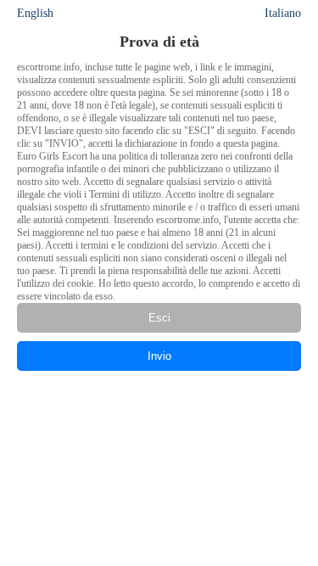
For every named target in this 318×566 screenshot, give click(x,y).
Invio (159, 356)
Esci (159, 317)
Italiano (283, 13)
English (35, 13)
